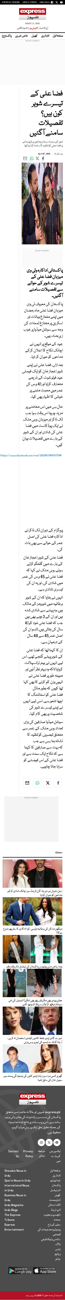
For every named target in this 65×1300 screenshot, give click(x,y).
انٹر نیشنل (55, 1190)
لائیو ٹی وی (33, 28)
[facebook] (58, 782)
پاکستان (7, 36)
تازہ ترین (45, 36)
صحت (57, 1220)
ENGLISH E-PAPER (48, 2)
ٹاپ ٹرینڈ (55, 1210)
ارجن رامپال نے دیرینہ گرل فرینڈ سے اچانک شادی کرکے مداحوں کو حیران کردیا (34, 893)
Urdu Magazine (14, 1205)
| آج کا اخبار (43, 28)
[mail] (27, 782)
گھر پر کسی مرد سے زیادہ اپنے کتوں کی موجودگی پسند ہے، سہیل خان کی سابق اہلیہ (32, 1078)
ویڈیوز (57, 1254)
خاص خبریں (21, 36)
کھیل (35, 36)
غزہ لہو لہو (55, 1180)
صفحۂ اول (58, 36)
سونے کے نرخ (54, 1225)
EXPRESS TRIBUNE (11, 2)
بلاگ (57, 1244)
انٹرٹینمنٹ (54, 1200)
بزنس (57, 1249)
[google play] (20, 1272)
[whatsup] (37, 782)
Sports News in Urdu (18, 1180)
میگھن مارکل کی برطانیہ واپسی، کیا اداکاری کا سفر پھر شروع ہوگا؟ (32, 931)
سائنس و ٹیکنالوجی (50, 1239)
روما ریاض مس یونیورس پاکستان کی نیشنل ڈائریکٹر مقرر (34, 967)
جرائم (57, 1259)
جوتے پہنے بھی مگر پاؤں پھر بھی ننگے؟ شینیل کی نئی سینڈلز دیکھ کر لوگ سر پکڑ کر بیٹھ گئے (35, 1002)
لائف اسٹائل (54, 1205)
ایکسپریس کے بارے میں (54, 1156)
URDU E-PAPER (30, 2)
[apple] (45, 1272)
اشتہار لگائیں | (23, 28)
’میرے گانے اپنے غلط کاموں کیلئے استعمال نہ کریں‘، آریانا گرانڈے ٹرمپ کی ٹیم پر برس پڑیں (34, 1040)
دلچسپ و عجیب (52, 1215)
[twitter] (47, 782)
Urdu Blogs (11, 1210)
